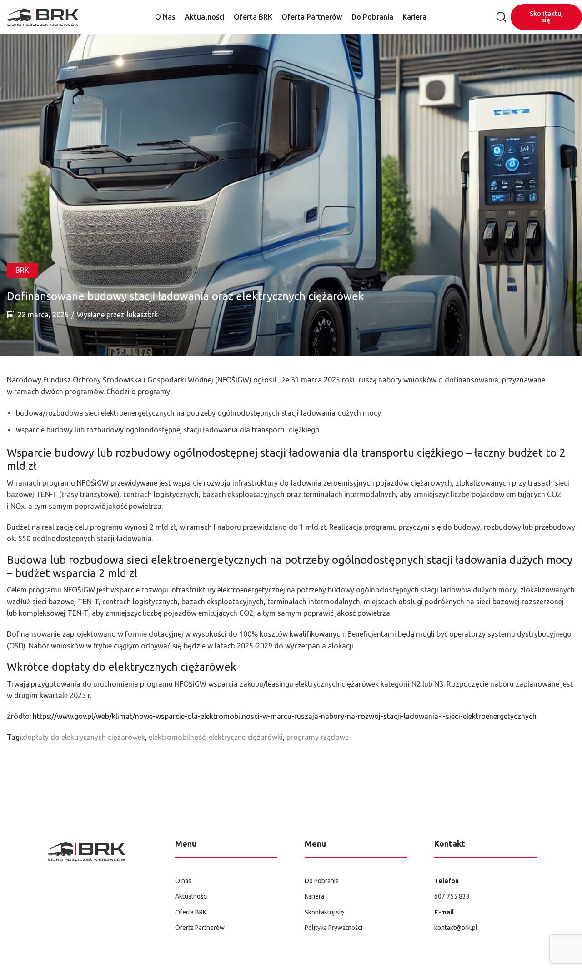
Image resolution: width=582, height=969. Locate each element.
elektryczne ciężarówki (246, 737)
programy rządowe (317, 737)
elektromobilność (177, 737)
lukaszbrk (142, 315)
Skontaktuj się (546, 17)
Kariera (414, 17)
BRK (22, 270)
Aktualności (205, 17)
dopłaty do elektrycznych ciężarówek (84, 737)
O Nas (165, 17)
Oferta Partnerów (311, 17)
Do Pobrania (372, 17)
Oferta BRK (253, 17)
